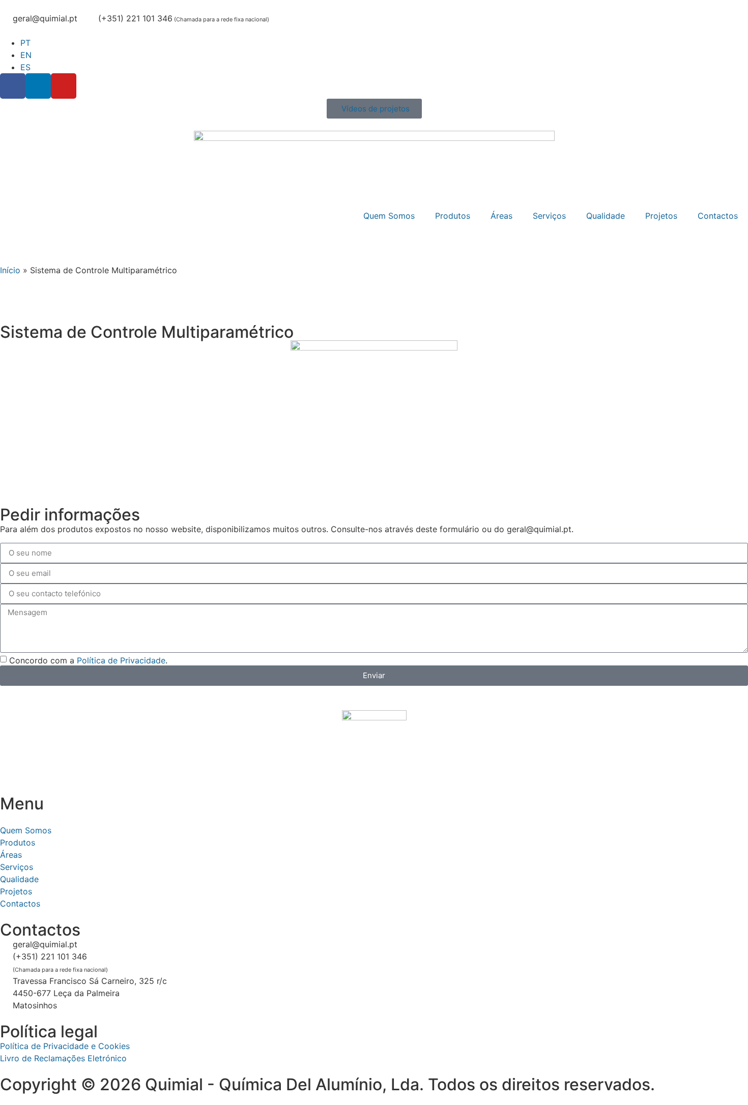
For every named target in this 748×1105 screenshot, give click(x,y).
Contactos (718, 216)
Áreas (501, 216)
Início (10, 270)
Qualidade (605, 216)
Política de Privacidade (121, 660)
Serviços (549, 216)
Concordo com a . (88, 660)
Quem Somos (389, 216)
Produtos (452, 216)
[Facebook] (12, 86)
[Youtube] (63, 86)
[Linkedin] (38, 86)
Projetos (661, 216)
